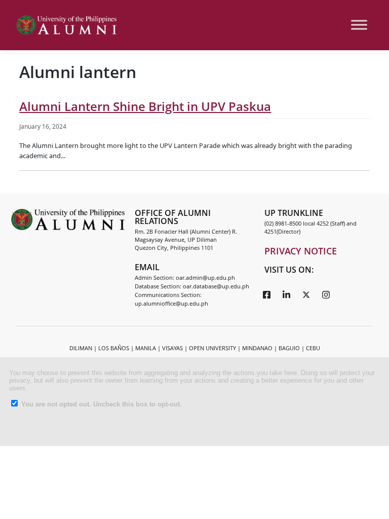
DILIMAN (80, 348)
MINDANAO (257, 348)
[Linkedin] (286, 294)
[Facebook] (267, 294)
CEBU (313, 348)
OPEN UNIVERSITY (212, 348)
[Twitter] (306, 294)
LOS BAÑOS (113, 348)
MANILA (145, 348)
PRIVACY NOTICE (300, 251)
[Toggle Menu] (359, 25)
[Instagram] (326, 294)
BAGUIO (289, 348)
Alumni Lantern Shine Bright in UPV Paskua (145, 106)
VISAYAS (172, 348)
